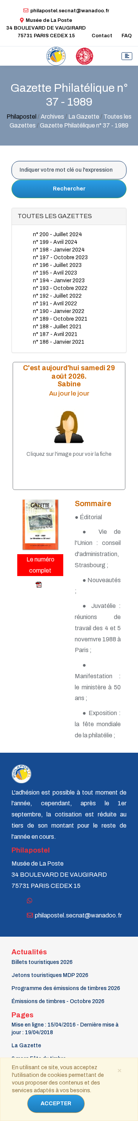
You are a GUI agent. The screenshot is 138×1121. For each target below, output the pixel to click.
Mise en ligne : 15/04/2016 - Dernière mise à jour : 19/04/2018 (65, 1028)
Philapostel (21, 116)
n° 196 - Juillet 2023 (57, 265)
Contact (102, 35)
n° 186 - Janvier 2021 (58, 342)
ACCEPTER (56, 1103)
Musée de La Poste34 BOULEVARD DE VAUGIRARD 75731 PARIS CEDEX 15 (46, 28)
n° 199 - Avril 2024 (55, 242)
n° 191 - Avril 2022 (55, 303)
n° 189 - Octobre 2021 (60, 319)
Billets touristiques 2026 (42, 962)
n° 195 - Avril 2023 (55, 273)
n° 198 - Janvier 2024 (59, 250)
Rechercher (69, 189)
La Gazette (26, 1045)
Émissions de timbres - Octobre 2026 (58, 1001)
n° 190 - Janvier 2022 (58, 311)
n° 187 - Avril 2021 (55, 334)
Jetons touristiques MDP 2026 (50, 975)
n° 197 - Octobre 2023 (60, 257)
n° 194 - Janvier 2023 (59, 280)
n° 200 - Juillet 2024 (57, 234)
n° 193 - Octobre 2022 (60, 288)
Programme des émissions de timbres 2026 (66, 988)
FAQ (127, 35)
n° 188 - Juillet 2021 (57, 327)
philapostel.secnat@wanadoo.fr (69, 10)
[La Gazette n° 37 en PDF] (30, 585)
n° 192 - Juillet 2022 (57, 296)
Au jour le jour (69, 393)
